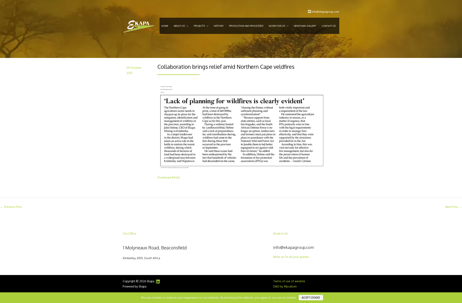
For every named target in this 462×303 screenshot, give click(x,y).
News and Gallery (305, 25)
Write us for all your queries (291, 257)
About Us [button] (179, 25)
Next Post (453, 207)
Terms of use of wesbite (289, 281)
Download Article (168, 177)
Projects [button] (199, 25)
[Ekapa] (139, 25)
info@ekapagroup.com (325, 11)
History (219, 25)
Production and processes (246, 25)
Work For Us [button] (277, 25)
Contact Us (329, 25)
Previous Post (11, 207)
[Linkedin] (158, 281)
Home (164, 25)
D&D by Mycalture (285, 286)
